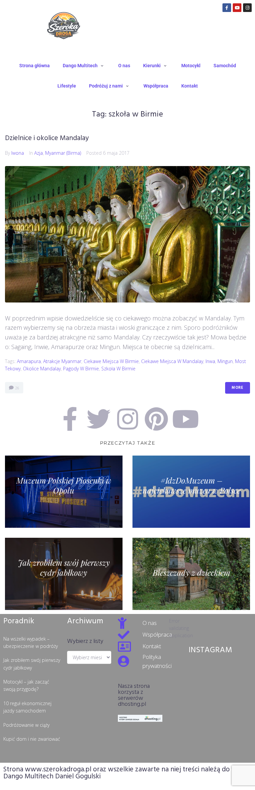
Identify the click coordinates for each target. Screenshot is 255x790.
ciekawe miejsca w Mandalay (172, 361)
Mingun (225, 361)
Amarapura (29, 361)
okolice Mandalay (42, 368)
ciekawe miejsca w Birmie (111, 361)
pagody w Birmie (81, 368)
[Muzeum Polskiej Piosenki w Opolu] (64, 492)
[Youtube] (237, 7)
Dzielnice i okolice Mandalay (47, 138)
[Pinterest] (156, 419)
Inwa (210, 361)
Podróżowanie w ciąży (26, 725)
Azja (38, 153)
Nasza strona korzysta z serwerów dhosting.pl (134, 695)
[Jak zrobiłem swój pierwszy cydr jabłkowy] (64, 574)
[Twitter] (99, 419)
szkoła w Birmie (118, 368)
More (237, 388)
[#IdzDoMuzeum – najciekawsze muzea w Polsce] (191, 492)
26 (16, 387)
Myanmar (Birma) (63, 153)
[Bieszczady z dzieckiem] (191, 574)
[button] (84, 65)
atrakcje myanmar (62, 361)
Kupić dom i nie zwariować (31, 739)
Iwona (17, 153)
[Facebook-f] (226, 7)
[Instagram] (247, 7)
